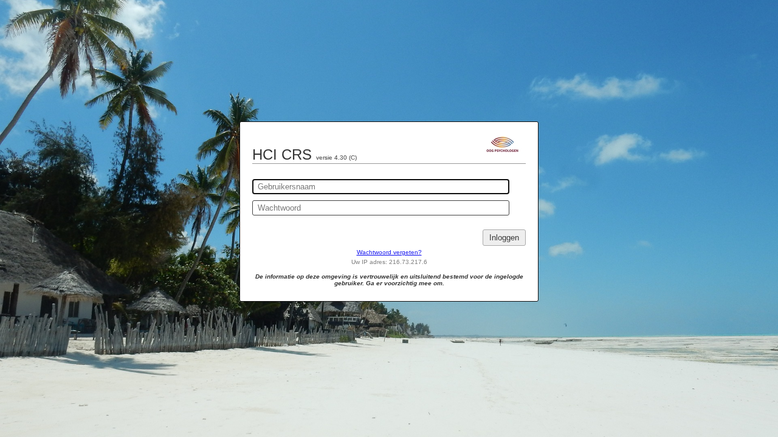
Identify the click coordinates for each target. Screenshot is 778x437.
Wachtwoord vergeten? (389, 252)
